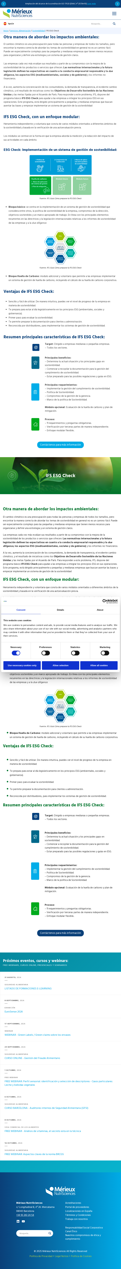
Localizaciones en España (78, 1211)
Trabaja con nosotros (76, 1219)
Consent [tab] (21, 610)
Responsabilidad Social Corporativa (84, 1228)
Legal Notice (61, 1256)
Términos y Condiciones (78, 1215)
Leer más (91, 3)
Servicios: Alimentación (20, 30)
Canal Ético (71, 1231)
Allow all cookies (99, 665)
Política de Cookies (81, 1256)
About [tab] (100, 610)
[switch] (45, 653)
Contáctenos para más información (60, 444)
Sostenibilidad (38, 30)
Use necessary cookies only (22, 665)
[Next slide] (117, 3)
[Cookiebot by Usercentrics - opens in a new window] (105, 601)
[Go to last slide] (3, 3)
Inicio (6, 30)
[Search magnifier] (114, 24)
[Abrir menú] (114, 13)
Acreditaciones (73, 1203)
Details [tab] (60, 610)
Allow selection (60, 665)
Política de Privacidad (41, 1256)
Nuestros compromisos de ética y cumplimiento (83, 1237)
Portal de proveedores (77, 1207)
